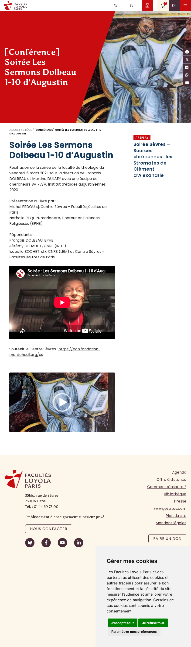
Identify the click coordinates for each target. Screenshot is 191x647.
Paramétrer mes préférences (134, 631)
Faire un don (167, 538)
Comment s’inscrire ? (166, 486)
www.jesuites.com (170, 508)
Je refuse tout (153, 623)
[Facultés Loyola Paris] (15, 5)
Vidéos (27, 130)
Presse (180, 501)
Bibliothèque (175, 494)
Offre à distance (171, 479)
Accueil (14, 130)
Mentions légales (171, 523)
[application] (62, 402)
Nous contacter (48, 528)
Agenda (179, 472)
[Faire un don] (147, 5)
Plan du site (176, 515)
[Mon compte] (131, 5)
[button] (62, 402)
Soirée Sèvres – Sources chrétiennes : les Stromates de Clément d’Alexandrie (152, 160)
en (174, 5)
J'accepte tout (122, 623)
